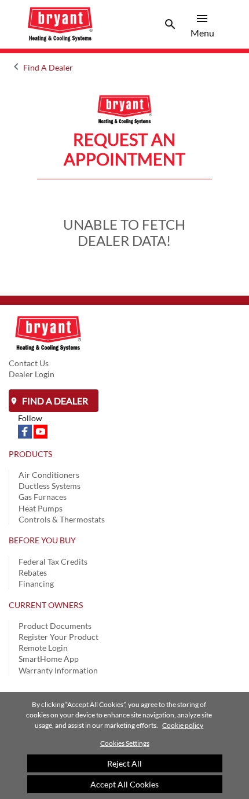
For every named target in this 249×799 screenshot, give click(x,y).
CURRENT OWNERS (46, 605)
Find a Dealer (54, 400)
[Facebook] (26, 431)
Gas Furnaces (43, 497)
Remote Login (43, 648)
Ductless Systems (49, 486)
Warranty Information (58, 670)
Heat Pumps (41, 508)
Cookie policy (182, 725)
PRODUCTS (30, 454)
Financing (36, 583)
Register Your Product (58, 637)
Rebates (33, 572)
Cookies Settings (124, 743)
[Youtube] (40, 431)
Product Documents (55, 626)
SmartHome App (49, 659)
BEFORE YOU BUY (42, 540)
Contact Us (29, 363)
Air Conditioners (49, 475)
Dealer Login (31, 374)
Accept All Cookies (124, 784)
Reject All (124, 763)
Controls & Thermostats (62, 519)
